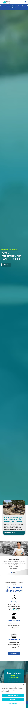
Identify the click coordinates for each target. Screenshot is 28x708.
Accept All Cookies (13, 695)
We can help (16, 609)
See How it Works (14, 653)
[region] (13, 695)
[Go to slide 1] (11, 572)
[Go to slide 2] (14, 572)
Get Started (6, 264)
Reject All (12, 699)
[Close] (24, 685)
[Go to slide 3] (16, 572)
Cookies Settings (13, 703)
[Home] (6, 2)
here (16, 7)
